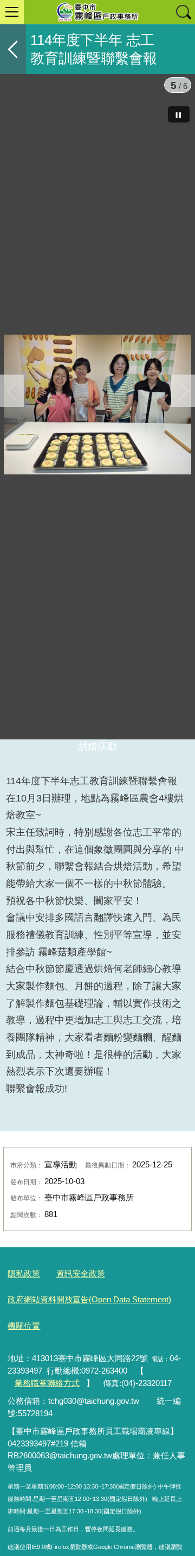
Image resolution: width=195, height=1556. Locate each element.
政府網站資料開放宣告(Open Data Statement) (89, 1348)
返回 (13, 49)
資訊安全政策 (80, 1321)
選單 (12, 12)
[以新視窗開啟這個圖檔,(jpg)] (97, 407)
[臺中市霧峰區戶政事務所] (97, 12)
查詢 (183, 12)
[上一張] (12, 414)
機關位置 (24, 1373)
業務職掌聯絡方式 (47, 1431)
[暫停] (179, 114)
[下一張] (183, 414)
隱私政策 (24, 1321)
